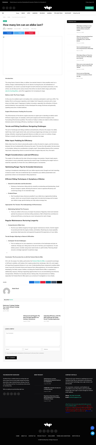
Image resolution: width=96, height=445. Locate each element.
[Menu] (3, 13)
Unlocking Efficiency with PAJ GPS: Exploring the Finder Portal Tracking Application (52, 317)
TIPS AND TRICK (58, 13)
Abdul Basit (10, 28)
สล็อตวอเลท (77, 411)
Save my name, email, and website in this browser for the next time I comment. (25, 353)
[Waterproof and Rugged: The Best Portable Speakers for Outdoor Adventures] (32, 308)
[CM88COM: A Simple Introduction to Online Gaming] (38, 390)
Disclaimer (51, 436)
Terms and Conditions (63, 436)
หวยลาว (83, 411)
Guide (5, 21)
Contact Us (32, 436)
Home (17, 13)
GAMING (49, 13)
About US (24, 436)
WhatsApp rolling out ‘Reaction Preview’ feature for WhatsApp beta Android (84, 57)
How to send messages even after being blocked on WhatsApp (85, 47)
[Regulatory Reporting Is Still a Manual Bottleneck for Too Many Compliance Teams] (38, 398)
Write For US (76, 13)
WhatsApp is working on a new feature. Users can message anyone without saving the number (84, 28)
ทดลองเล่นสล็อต (70, 411)
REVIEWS (42, 13)
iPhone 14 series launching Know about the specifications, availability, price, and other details (85, 39)
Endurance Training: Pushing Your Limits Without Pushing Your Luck (11, 307)
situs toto (70, 407)
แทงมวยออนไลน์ (72, 409)
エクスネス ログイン (81, 405)
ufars (78, 409)
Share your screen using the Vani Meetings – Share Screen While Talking (85, 66)
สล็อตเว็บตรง (68, 404)
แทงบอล (75, 404)
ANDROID (34, 13)
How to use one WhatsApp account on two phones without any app (84, 75)
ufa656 (70, 405)
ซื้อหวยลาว (89, 411)
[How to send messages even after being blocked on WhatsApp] (71, 49)
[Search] (93, 13)
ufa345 (85, 407)
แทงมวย (67, 412)
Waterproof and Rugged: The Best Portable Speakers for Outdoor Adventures (31, 317)
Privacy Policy (41, 436)
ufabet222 (80, 404)
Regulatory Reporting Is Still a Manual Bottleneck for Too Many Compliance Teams (52, 397)
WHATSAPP (68, 13)
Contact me (89, 7)
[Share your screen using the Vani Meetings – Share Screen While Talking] (71, 66)
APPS (28, 13)
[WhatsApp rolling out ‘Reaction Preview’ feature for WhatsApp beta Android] (71, 57)
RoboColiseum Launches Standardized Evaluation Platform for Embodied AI (52, 380)
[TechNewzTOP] (48, 8)
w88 (74, 405)
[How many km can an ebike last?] (32, 55)
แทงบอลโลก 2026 (85, 409)
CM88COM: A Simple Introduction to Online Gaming (52, 388)
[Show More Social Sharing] (37, 33)
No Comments (26, 28)
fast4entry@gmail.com (75, 397)
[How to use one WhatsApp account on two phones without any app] (71, 75)
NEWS (23, 13)
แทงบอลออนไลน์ (78, 407)
